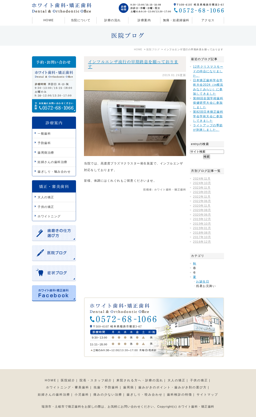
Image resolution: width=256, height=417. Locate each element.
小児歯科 (82, 394)
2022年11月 (202, 196)
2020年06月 (202, 214)
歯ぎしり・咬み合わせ (145, 394)
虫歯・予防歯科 (106, 387)
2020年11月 (202, 205)
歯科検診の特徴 (179, 394)
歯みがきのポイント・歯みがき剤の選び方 (172, 387)
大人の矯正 (46, 197)
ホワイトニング (49, 216)
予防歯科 (44, 143)
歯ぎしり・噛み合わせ (54, 171)
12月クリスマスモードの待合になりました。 (208, 71)
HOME (48, 20)
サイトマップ (207, 394)
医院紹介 (68, 380)
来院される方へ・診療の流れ (139, 380)
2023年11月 (202, 187)
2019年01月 (202, 228)
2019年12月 (202, 219)
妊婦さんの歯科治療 (52, 162)
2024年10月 (202, 183)
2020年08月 (202, 210)
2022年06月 (202, 201)
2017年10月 (202, 237)
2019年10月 (202, 223)
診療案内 (144, 20)
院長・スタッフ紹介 (96, 380)
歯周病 (128, 387)
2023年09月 (202, 192)
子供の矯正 (46, 206)
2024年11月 (202, 178)
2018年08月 (202, 232)
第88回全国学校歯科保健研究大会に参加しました (208, 103)
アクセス (208, 20)
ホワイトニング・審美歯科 (67, 387)
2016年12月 (202, 241)
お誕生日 (202, 281)
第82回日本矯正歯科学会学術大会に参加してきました (208, 116)
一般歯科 (44, 133)
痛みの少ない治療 (107, 394)
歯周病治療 (46, 152)
